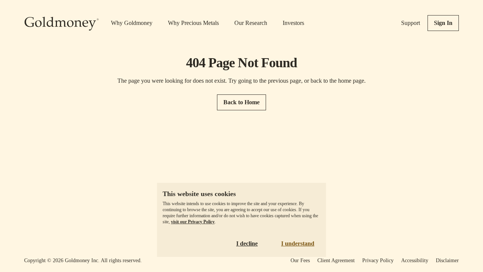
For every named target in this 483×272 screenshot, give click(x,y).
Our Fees (300, 260)
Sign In (443, 23)
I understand (297, 243)
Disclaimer (447, 260)
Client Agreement (336, 260)
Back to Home (241, 102)
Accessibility (414, 260)
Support (410, 23)
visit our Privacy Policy (193, 221)
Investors (293, 23)
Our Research (250, 23)
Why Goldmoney (131, 23)
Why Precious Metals (193, 23)
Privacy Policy (378, 260)
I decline (247, 243)
